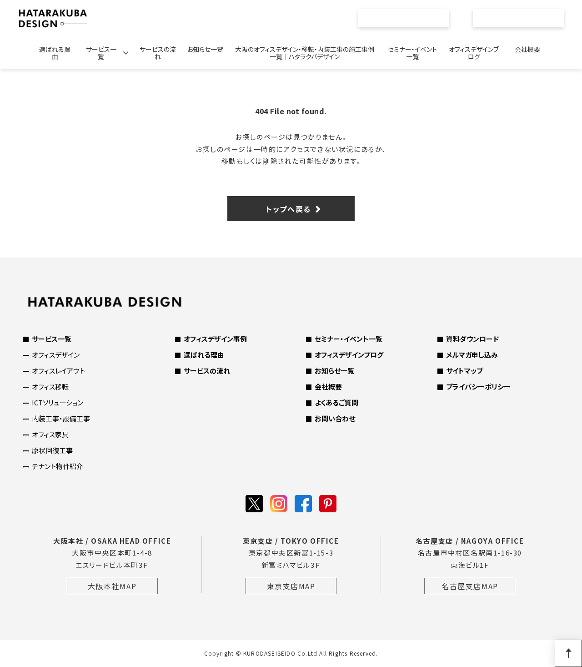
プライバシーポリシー (478, 386)
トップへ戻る (288, 208)
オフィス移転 (50, 386)
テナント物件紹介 (57, 466)
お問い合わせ (523, 18)
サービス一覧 (101, 53)
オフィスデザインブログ (474, 53)
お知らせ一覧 (205, 49)
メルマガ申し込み (472, 354)
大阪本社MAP (112, 586)
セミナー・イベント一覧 (412, 53)
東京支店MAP (290, 586)
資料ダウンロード (472, 339)
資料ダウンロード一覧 (409, 18)
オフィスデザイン (56, 354)
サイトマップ (464, 370)
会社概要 (527, 49)
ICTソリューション (57, 402)
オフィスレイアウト (58, 370)
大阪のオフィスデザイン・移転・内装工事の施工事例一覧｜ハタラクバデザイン (304, 53)
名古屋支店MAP (470, 586)
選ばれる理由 (54, 53)
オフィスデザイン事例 (215, 339)
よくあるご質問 (336, 402)
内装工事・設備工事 (61, 418)
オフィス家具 (50, 434)
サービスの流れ (158, 53)
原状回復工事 (52, 450)
